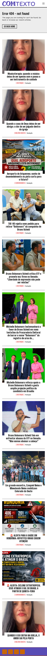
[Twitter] (16, 651)
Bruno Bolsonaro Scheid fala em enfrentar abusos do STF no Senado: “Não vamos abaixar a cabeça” (23, 438)
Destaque (20, 83)
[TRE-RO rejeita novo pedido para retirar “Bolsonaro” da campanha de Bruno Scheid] (23, 206)
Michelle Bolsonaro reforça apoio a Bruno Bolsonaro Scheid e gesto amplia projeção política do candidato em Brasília (23, 387)
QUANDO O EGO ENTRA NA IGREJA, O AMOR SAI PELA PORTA (23, 637)
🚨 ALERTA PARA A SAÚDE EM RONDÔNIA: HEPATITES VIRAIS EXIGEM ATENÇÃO (23, 538)
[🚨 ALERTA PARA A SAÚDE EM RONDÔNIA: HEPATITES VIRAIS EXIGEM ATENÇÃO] (23, 518)
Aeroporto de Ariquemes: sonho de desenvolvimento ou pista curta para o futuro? (23, 176)
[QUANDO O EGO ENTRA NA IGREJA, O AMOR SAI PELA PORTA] (23, 618)
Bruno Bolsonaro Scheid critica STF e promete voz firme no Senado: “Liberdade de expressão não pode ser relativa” (23, 278)
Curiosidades (20, 183)
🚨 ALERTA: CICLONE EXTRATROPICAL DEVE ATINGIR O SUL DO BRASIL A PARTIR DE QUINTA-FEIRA (23, 588)
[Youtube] (22, 651)
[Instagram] (10, 651)
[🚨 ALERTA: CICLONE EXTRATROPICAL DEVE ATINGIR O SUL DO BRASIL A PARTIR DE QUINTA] (23, 568)
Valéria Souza (20, 133)
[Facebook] (4, 651)
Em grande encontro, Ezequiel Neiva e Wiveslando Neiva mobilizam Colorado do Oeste (23, 488)
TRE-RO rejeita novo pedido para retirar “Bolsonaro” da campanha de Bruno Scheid (23, 226)
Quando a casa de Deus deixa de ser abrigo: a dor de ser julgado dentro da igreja (23, 126)
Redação (28, 83)
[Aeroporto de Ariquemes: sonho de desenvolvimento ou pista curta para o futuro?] (23, 156)
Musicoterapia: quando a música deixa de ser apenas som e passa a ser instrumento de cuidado (23, 76)
